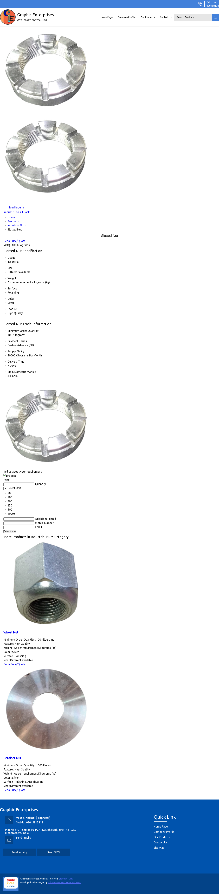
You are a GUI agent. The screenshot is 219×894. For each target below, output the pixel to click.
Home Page (107, 17)
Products (13, 221)
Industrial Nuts (17, 225)
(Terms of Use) (66, 879)
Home (11, 217)
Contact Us (166, 17)
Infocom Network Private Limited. (64, 882)
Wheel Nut (10, 632)
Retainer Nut (12, 758)
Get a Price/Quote (14, 240)
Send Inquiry (16, 207)
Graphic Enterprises (35, 17)
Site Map (159, 847)
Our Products (148, 17)
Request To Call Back (16, 212)
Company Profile (127, 17)
